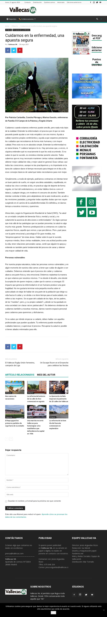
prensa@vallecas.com (14, 553)
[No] (103, 610)
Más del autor (46, 374)
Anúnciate (60, 2)
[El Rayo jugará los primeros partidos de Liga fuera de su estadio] (14, 411)
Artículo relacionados (19, 374)
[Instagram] (93, 2)
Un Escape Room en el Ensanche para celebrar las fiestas (54, 364)
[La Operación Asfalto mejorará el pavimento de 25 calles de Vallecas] (58, 387)
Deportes (9, 417)
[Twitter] (97, 2)
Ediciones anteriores (74, 2)
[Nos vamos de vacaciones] (14, 387)
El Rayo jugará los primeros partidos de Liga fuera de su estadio (14, 423)
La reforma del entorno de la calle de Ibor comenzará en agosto (36, 398)
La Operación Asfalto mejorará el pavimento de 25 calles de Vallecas (58, 398)
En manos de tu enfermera (21, 30)
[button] (98, 19)
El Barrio (15, 26)
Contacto (27, 2)
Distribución (37, 2)
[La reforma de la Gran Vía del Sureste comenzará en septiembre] (58, 411)
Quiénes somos (49, 2)
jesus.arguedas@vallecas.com (58, 567)
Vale (53, 613)
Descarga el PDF (97, 37)
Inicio (7, 26)
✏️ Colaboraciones (26, 19)
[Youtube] (100, 2)
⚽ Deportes (11, 19)
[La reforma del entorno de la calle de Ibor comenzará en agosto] (36, 387)
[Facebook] (90, 2)
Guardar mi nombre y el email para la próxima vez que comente (34, 501)
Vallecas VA (12, 44)
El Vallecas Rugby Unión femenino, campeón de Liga (20, 364)
